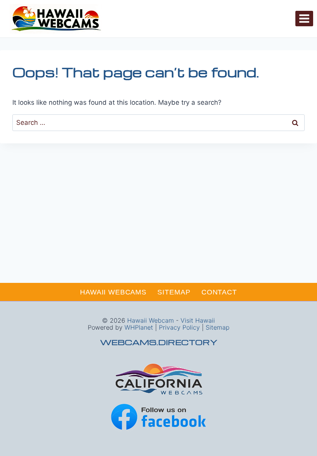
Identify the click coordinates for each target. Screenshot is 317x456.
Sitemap (173, 292)
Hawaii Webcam (150, 320)
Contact (219, 292)
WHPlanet (138, 327)
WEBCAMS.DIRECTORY (158, 342)
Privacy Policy (179, 327)
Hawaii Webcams (113, 292)
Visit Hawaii (198, 320)
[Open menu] (304, 18)
